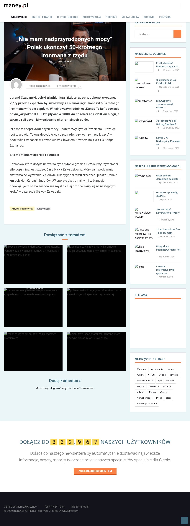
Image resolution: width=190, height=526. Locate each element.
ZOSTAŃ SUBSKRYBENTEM (95, 471)
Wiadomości (19, 17)
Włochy (163, 392)
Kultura (140, 375)
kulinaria (141, 392)
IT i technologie (67, 17)
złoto (168, 398)
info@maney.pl (80, 506)
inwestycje (153, 386)
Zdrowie (149, 17)
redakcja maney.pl (39, 85)
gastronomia (156, 369)
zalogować (54, 388)
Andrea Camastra (145, 380)
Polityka (165, 17)
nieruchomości (144, 398)
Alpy (160, 380)
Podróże (111, 17)
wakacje (167, 386)
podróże (170, 380)
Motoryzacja (92, 17)
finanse (170, 369)
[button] (183, 5)
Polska (152, 392)
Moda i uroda (130, 17)
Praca (159, 398)
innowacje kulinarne (147, 403)
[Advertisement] (158, 326)
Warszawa (141, 369)
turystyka (174, 375)
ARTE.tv (151, 375)
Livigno (162, 375)
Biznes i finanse (42, 17)
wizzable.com (70, 510)
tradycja (140, 386)
